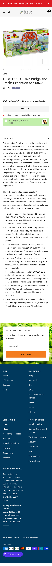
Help (5, 390)
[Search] (9, 12)
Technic (6, 458)
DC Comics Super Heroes (36, 396)
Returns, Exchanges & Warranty (38, 430)
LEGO (5, 74)
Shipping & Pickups (37, 424)
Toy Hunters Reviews (38, 437)
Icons (5, 424)
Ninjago (6, 439)
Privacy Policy (35, 461)
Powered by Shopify (30, 538)
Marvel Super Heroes (12, 434)
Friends (32, 412)
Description (8, 138)
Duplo (31, 408)
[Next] (48, 69)
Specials (6, 385)
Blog (31, 452)
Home (5, 375)
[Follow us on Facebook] (6, 528)
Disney (31, 403)
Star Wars (7, 448)
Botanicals (33, 380)
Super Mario (8, 453)
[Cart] (47, 12)
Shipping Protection (19, 120)
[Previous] (4, 69)
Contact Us (33, 447)
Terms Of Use (34, 456)
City (30, 385)
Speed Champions (11, 443)
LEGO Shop (8, 380)
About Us (32, 442)
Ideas (5, 429)
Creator (32, 390)
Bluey (31, 375)
